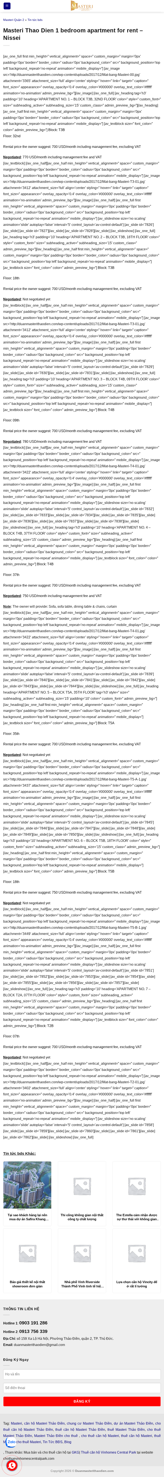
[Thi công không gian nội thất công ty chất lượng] (82, 1185)
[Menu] (7, 6)
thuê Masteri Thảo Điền (126, 1429)
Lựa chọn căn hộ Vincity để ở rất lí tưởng (136, 1284)
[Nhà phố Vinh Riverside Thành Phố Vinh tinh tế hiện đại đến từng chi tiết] (82, 1253)
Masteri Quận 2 (13, 20)
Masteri (16, 1423)
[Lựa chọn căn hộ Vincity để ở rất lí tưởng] (137, 1253)
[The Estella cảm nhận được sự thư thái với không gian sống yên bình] (137, 1185)
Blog (67, 1442)
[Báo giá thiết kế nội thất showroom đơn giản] (27, 1253)
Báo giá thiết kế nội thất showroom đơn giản (27, 1284)
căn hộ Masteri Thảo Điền (44, 1423)
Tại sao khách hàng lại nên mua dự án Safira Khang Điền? (27, 1217)
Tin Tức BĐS (53, 1442)
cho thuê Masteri (28, 1442)
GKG (75, 1452)
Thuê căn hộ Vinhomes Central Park (108, 1452)
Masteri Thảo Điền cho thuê (56, 1436)
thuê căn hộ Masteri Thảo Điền (80, 1429)
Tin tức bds (35, 20)
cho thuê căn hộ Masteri (100, 1436)
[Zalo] (11, 1442)
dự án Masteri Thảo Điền (133, 1423)
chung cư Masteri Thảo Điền (89, 1423)
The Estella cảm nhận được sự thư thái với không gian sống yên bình (136, 1217)
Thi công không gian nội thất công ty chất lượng (82, 1217)
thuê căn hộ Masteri (136, 1436)
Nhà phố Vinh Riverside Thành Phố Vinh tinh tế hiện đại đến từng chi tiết (82, 1284)
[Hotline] (11, 1465)
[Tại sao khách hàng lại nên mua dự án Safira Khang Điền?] (27, 1185)
